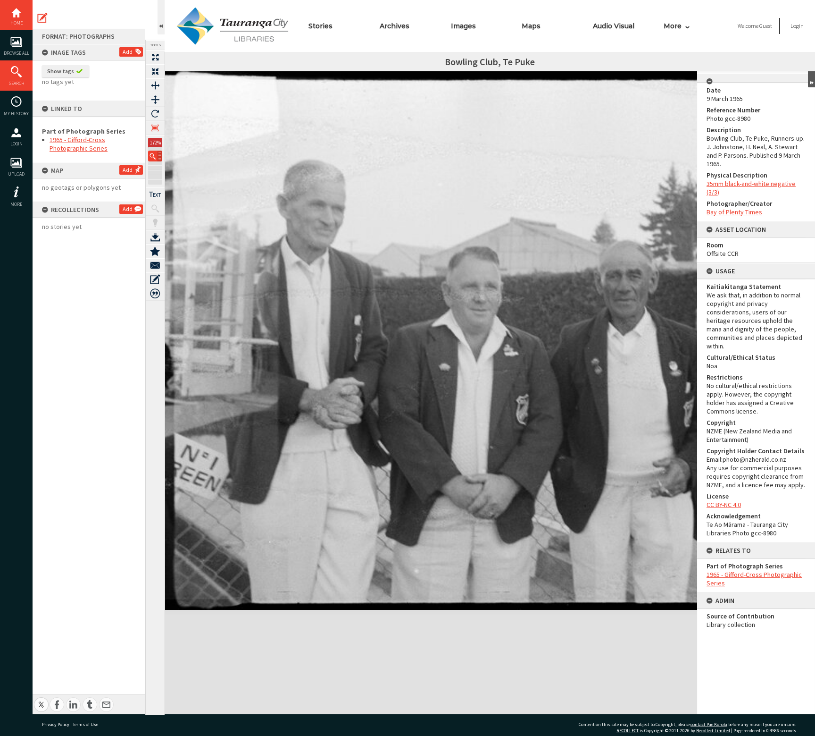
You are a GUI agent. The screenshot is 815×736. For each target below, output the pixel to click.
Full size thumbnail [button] (155, 57)
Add (128, 51)
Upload (16, 174)
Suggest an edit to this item (42, 18)
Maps (531, 26)
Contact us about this (155, 265)
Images (463, 26)
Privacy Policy (55, 724)
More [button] (16, 204)
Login (16, 144)
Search (16, 83)
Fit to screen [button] (155, 71)
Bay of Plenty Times (734, 212)
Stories (320, 26)
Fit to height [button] (155, 100)
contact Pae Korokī (708, 724)
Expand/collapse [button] (811, 79)
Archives (394, 26)
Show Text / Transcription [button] (155, 194)
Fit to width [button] (155, 85)
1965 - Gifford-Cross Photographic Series (79, 143)
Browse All (16, 53)
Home (16, 23)
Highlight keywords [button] (155, 223)
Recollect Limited (713, 731)
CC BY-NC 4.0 (724, 504)
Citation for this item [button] (155, 294)
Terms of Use (85, 724)
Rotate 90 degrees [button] (155, 114)
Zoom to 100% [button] (155, 128)
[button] (155, 156)
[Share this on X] (41, 699)
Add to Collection (155, 251)
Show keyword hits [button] (155, 209)
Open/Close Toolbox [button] (161, 17)
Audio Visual (613, 26)
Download (155, 237)
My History (16, 113)
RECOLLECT (627, 731)
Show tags (60, 71)
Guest (765, 25)
